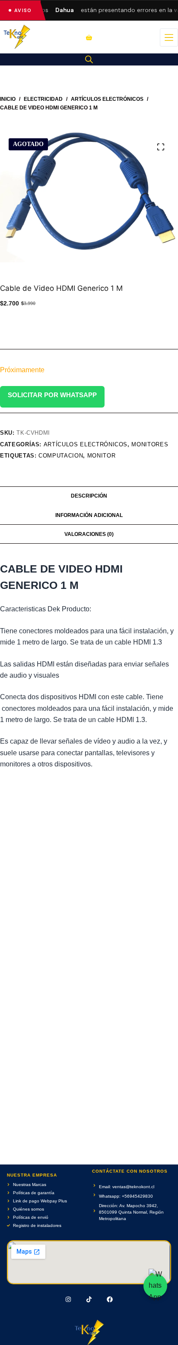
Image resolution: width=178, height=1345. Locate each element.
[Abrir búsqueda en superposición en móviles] (89, 59)
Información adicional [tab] (89, 515)
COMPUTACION (60, 455)
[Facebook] (109, 1299)
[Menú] (169, 37)
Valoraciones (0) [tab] (89, 534)
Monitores (149, 444)
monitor (101, 455)
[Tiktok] (89, 1299)
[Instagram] (68, 1299)
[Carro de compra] (89, 37)
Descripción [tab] (89, 496)
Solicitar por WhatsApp (52, 395)
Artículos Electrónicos (85, 444)
